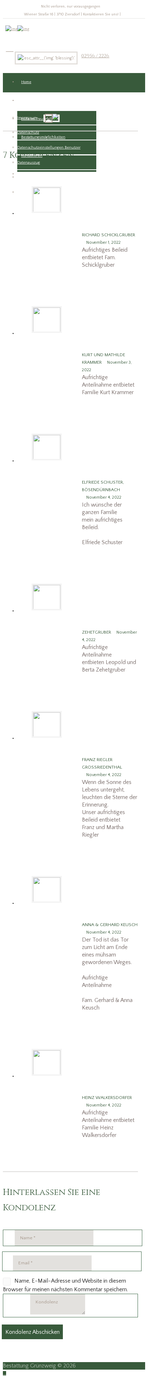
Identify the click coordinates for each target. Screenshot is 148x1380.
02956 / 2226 (95, 56)
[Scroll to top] (4, 1373)
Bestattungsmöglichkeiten (43, 137)
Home (26, 82)
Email (8, 1263)
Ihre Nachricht (16, 1313)
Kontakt (27, 100)
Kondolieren (31, 156)
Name (9, 1238)
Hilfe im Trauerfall (36, 119)
